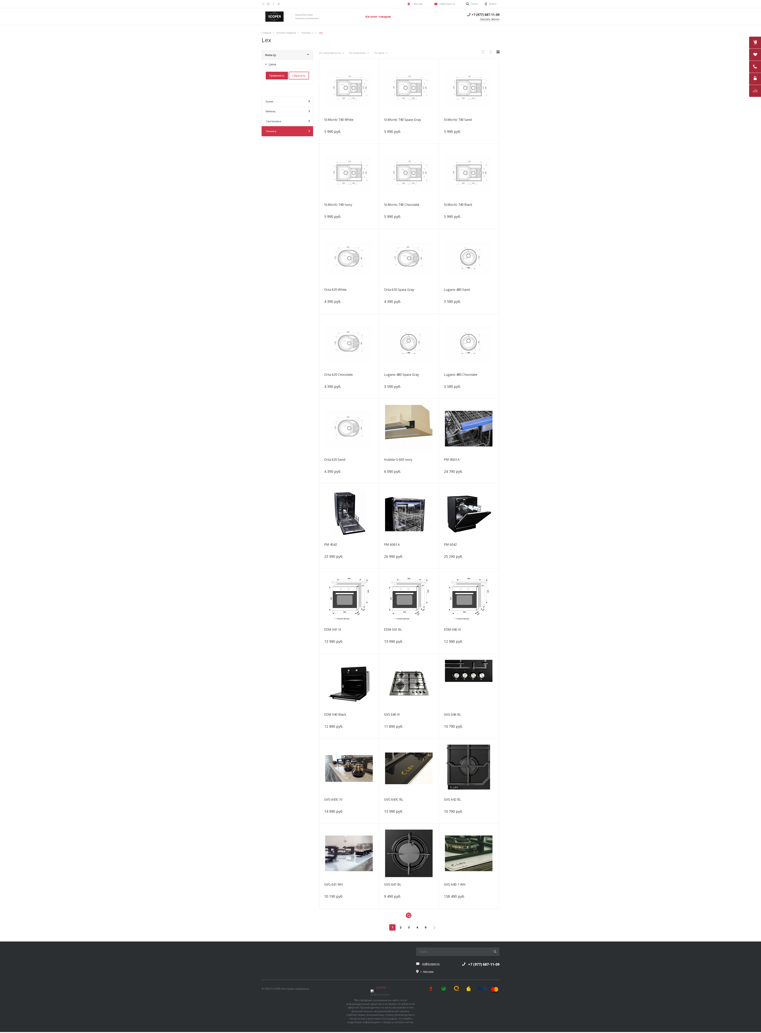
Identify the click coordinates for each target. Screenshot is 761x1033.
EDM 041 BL (393, 629)
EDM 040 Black (335, 714)
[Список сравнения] (755, 91)
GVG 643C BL (393, 799)
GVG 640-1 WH (455, 884)
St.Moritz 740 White (338, 119)
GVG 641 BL (392, 884)
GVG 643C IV (333, 799)
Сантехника (273, 121)
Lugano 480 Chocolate (460, 374)
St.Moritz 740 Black (458, 204)
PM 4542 (330, 544)
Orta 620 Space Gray (399, 289)
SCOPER (380, 987)
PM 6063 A (392, 544)
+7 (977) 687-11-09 (485, 14)
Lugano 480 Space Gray (401, 374)
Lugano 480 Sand (457, 289)
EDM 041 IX (332, 629)
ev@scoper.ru (447, 4)
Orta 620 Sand (334, 459)
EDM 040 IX (452, 629)
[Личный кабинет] (755, 79)
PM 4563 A (452, 459)
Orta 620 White (335, 289)
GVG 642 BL (452, 799)
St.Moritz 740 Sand (458, 119)
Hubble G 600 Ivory (398, 459)
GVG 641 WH (333, 884)
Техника (271, 131)
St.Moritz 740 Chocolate (401, 204)
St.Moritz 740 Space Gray (402, 119)
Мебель (271, 111)
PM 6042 (450, 544)
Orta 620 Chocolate (338, 374)
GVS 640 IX (392, 714)
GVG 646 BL (452, 714)
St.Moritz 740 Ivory (338, 204)
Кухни (269, 101)
